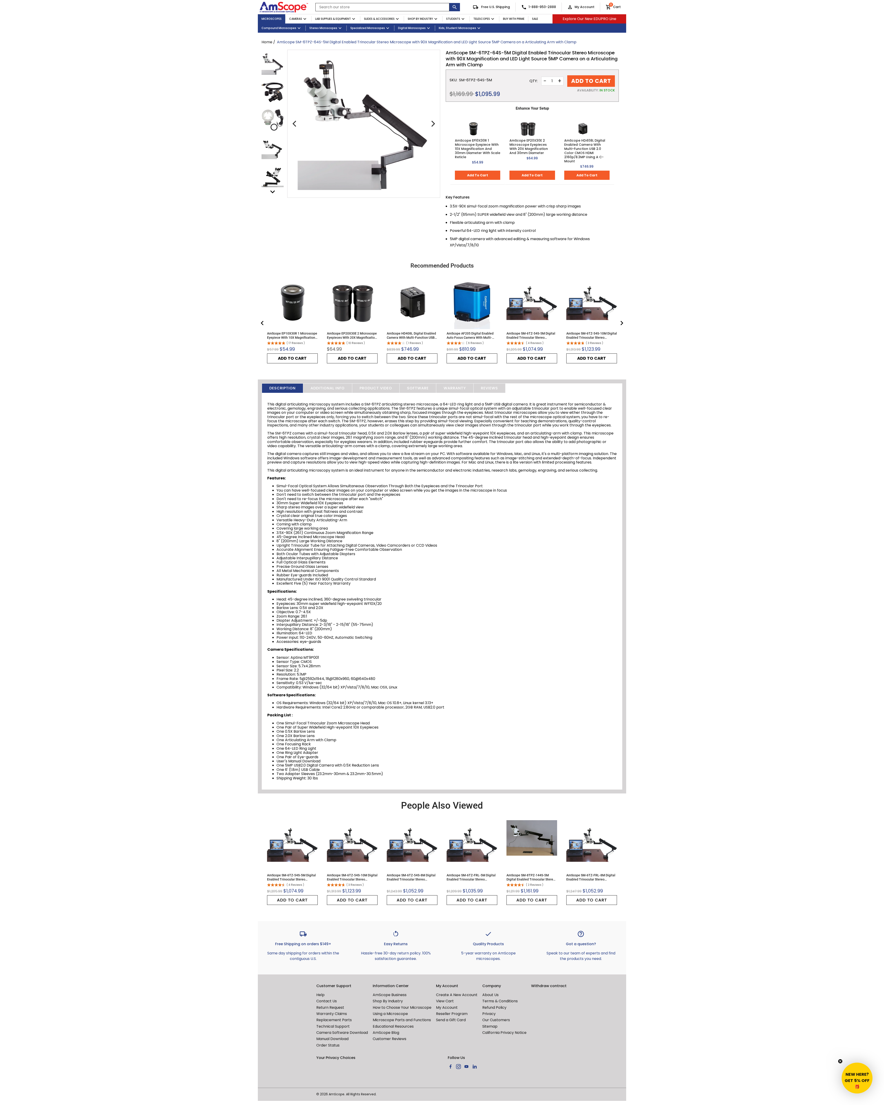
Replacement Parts (334, 1020)
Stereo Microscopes (323, 28)
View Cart (445, 1001)
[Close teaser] (840, 1061)
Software (418, 388)
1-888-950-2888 (542, 7)
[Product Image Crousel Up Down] (272, 192)
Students (453, 19)
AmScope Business (390, 994)
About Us (490, 994)
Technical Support (333, 1026)
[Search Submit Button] (454, 7)
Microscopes (272, 19)
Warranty (455, 388)
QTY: (533, 81)
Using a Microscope (390, 1013)
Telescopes (481, 19)
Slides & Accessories (379, 19)
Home (267, 42)
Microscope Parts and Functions (402, 1020)
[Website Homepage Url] (284, 7)
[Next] (432, 124)
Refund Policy (494, 1007)
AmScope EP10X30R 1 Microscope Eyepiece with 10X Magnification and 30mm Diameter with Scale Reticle (477, 148)
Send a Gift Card (451, 1020)
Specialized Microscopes (367, 28)
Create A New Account (456, 994)
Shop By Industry (420, 19)
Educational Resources (393, 1026)
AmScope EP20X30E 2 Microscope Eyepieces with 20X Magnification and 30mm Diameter (528, 146)
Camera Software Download (342, 1032)
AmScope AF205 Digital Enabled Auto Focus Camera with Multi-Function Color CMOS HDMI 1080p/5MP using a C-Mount (470, 336)
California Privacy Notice (504, 1032)
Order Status (328, 1045)
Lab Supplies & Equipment (333, 19)
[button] (857, 1078)
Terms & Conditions (500, 1001)
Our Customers (496, 1020)
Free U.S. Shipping (495, 7)
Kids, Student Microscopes (457, 28)
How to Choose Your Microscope (402, 1007)
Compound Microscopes (279, 28)
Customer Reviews (389, 1038)
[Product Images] (273, 64)
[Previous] (295, 124)
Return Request (330, 1007)
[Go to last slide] (262, 323)
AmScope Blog (386, 1032)
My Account (584, 7)
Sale (535, 19)
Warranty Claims (331, 1013)
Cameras (295, 19)
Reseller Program (452, 1013)
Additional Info (328, 388)
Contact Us (326, 1001)
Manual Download (332, 1038)
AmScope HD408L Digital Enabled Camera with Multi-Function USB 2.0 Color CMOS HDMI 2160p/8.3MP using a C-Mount (584, 150)
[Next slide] (621, 323)
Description (282, 388)
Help (320, 994)
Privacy (489, 1013)
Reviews (489, 388)
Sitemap (489, 1026)
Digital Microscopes (412, 28)
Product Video (376, 388)
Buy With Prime (513, 19)
